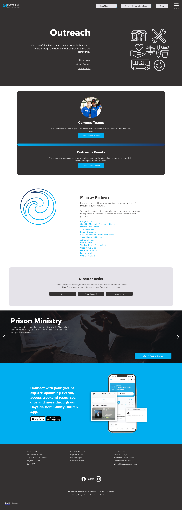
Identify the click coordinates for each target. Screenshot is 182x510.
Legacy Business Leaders (37, 458)
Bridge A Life (86, 221)
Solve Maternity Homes (91, 237)
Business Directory (34, 454)
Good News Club (88, 247)
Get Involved (84, 60)
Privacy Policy (77, 495)
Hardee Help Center (89, 226)
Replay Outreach (88, 232)
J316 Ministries (87, 229)
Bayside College (120, 454)
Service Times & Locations (136, 6)
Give (162, 6)
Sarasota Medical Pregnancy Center (97, 234)
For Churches (119, 451)
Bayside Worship (77, 461)
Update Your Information (124, 461)
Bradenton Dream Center (124, 458)
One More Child (87, 255)
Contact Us (31, 464)
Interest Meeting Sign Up (153, 356)
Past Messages (106, 6)
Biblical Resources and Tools (125, 464)
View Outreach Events (91, 165)
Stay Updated (91, 294)
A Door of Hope (87, 239)
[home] (11, 5)
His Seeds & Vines (88, 250)
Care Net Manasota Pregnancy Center (97, 224)
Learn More (119, 294)
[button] (176, 6)
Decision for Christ (77, 451)
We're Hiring (32, 451)
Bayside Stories (76, 454)
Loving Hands (86, 253)
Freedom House (87, 242)
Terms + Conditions (91, 495)
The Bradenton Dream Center (94, 245)
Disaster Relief (84, 68)
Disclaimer (104, 495)
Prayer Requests (33, 461)
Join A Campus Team (91, 135)
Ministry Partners (83, 64)
